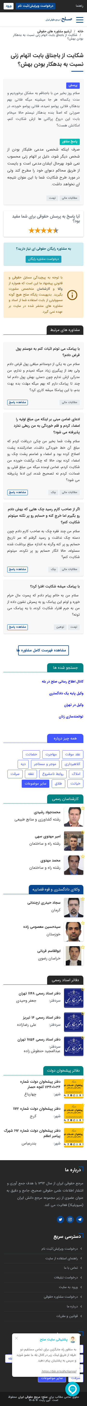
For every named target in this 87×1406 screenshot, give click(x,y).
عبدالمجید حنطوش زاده (42, 1051)
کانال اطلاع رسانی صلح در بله (62, 681)
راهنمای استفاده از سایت (61, 1258)
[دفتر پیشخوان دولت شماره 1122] (73, 1113)
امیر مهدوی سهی (47, 836)
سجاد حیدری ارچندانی (43, 903)
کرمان (55, 910)
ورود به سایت (68, 1287)
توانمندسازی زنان (71, 716)
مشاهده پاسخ (17, 402)
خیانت (75, 783)
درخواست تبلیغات (66, 1277)
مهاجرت (51, 754)
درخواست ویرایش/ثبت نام (35, 6)
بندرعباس (29, 1143)
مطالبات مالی (69, 198)
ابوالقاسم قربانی (48, 951)
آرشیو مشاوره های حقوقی (54, 31)
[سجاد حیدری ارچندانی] (73, 907)
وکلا (60, 288)
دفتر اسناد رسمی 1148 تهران (39, 993)
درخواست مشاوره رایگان (43, 259)
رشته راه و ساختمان (44, 843)
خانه (80, 31)
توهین (60, 627)
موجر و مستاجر (45, 764)
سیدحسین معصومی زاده (41, 927)
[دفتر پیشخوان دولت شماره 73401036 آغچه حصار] (73, 1088)
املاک (76, 774)
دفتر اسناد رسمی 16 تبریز (41, 1017)
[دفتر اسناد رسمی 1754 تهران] (73, 1046)
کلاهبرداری (72, 764)
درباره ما (72, 1306)
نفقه (31, 774)
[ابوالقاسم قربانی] (73, 955)
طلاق (58, 783)
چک (53, 492)
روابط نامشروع (53, 774)
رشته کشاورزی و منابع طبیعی (37, 819)
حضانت (31, 754)
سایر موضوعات (35, 783)
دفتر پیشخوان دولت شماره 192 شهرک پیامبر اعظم (32, 1133)
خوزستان (53, 934)
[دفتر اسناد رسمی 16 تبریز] (73, 1022)
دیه (23, 764)
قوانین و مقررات (67, 1316)
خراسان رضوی (49, 958)
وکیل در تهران (73, 705)
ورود (8, 6)
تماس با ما (71, 1267)
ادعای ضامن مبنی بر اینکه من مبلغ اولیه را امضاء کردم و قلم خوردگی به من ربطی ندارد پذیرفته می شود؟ (47, 425)
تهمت (52, 198)
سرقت (15, 774)
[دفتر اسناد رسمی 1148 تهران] (73, 998)
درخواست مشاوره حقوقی (61, 1296)
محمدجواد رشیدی (47, 812)
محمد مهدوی (50, 860)
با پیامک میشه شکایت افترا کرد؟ (55, 586)
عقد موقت (72, 754)
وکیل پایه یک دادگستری (66, 693)
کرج (33, 1116)
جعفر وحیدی (26, 1001)
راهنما (79, 6)
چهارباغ (30, 1094)
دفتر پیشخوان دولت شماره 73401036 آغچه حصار (40, 1084)
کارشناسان (43, 288)
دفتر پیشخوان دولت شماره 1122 (36, 1109)
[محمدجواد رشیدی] (73, 817)
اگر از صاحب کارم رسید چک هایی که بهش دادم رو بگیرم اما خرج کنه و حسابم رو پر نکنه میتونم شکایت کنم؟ (44, 515)
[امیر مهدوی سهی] (73, 841)
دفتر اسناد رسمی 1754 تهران (38, 1039)
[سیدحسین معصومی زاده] (73, 931)
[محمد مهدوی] (73, 865)
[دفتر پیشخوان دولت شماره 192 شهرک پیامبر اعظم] (73, 1137)
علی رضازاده (26, 1025)
